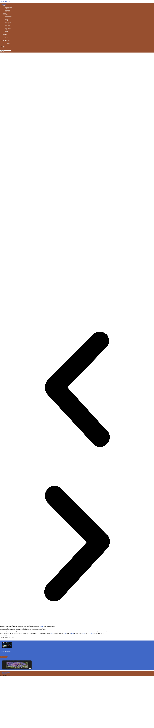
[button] (77, 390)
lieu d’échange (123, 631)
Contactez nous (3, 656)
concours (39, 631)
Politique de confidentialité (6, 672)
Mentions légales (4, 673)
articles (92, 633)
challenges (29, 631)
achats (88, 633)
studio (41, 628)
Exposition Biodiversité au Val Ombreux (45, 664)
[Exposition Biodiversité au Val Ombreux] (17, 665)
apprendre (41, 626)
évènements (52, 633)
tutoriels (72, 633)
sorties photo (14, 631)
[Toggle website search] (3, 47)
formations (20, 631)
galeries (64, 633)
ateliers (25, 631)
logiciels (83, 633)
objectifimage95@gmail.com (5, 654)
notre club (118, 631)
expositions (46, 631)
